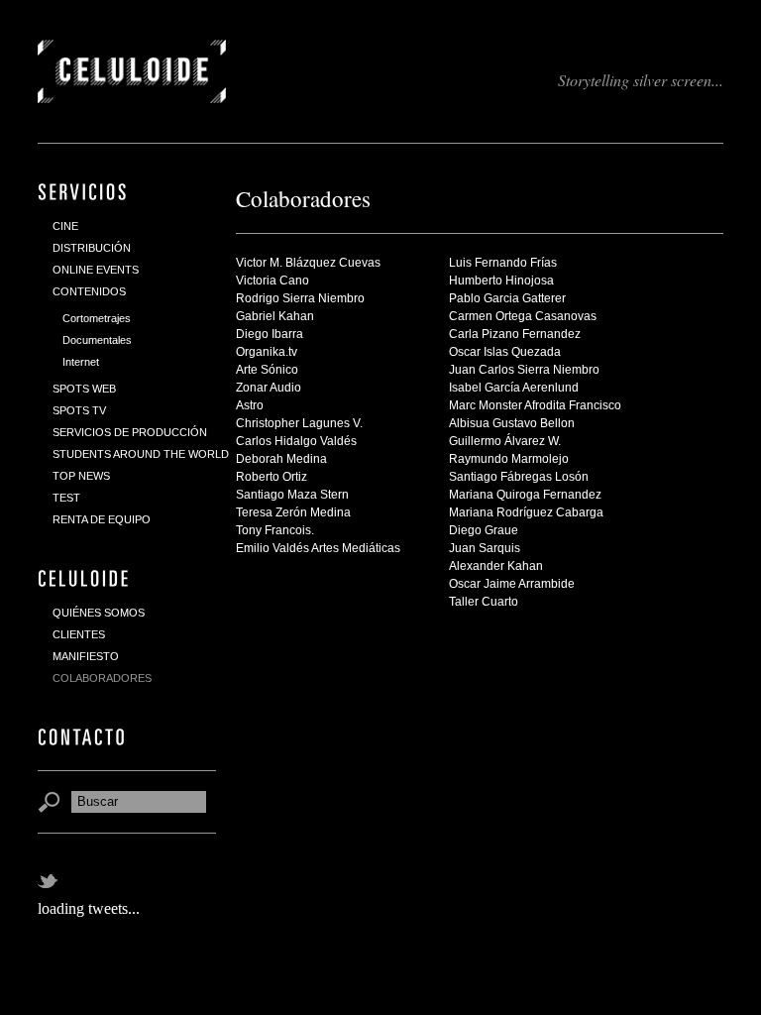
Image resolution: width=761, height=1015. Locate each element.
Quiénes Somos (99, 613)
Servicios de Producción (130, 432)
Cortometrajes (96, 318)
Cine (65, 226)
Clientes (79, 634)
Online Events (96, 270)
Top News (81, 476)
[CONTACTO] (83, 737)
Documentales (97, 340)
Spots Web (84, 389)
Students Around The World (141, 454)
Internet (80, 362)
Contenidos (89, 291)
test (66, 498)
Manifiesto (86, 656)
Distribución (92, 248)
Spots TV (79, 410)
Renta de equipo (102, 519)
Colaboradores (102, 678)
